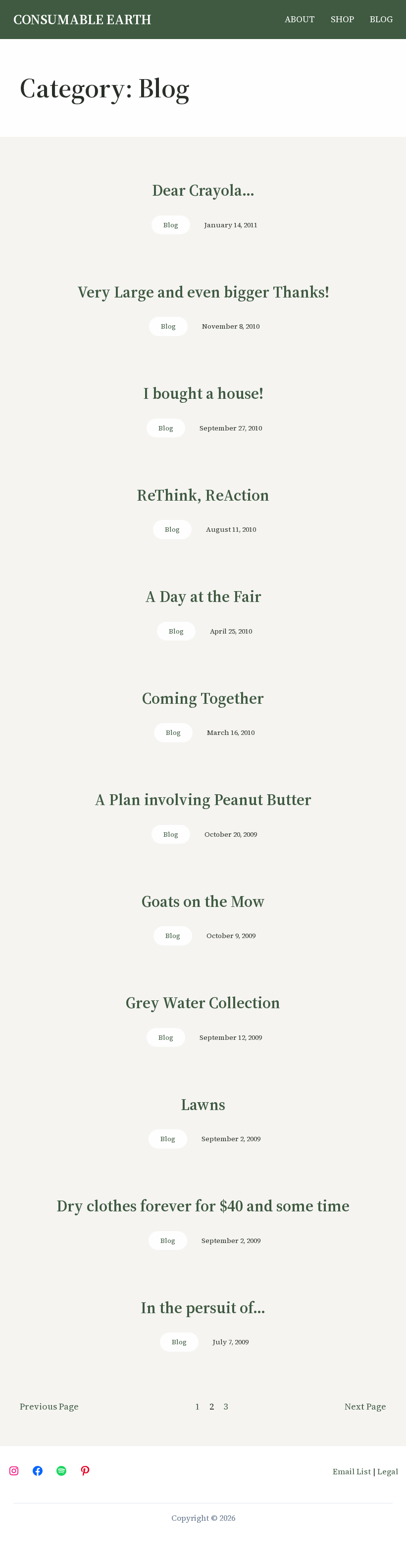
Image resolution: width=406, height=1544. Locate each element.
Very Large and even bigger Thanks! (203, 292)
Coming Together (203, 698)
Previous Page (49, 1406)
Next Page (365, 1406)
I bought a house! (203, 394)
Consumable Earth (82, 19)
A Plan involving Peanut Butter (203, 800)
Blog (170, 225)
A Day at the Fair (203, 597)
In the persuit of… (203, 1308)
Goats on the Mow (203, 902)
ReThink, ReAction (203, 495)
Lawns (203, 1105)
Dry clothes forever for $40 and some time (203, 1206)
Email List (352, 1471)
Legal (387, 1471)
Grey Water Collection (203, 1003)
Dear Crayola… (203, 190)
